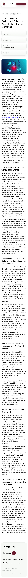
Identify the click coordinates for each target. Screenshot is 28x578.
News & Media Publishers (15, 13)
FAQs (21, 559)
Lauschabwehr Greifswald (10, 117)
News (7, 13)
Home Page (7, 559)
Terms (15, 573)
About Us (5, 573)
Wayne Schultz (7, 34)
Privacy (11, 573)
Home (2, 13)
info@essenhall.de (9, 563)
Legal (20, 573)
